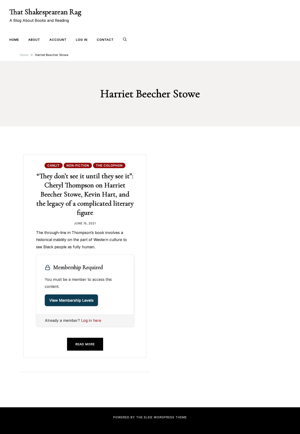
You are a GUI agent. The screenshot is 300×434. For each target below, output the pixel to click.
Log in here (91, 320)
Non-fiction (78, 165)
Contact (105, 39)
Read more (85, 344)
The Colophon (109, 165)
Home (14, 39)
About (34, 39)
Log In (81, 39)
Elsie (148, 417)
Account (58, 39)
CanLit (53, 165)
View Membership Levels (71, 300)
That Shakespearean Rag (45, 11)
